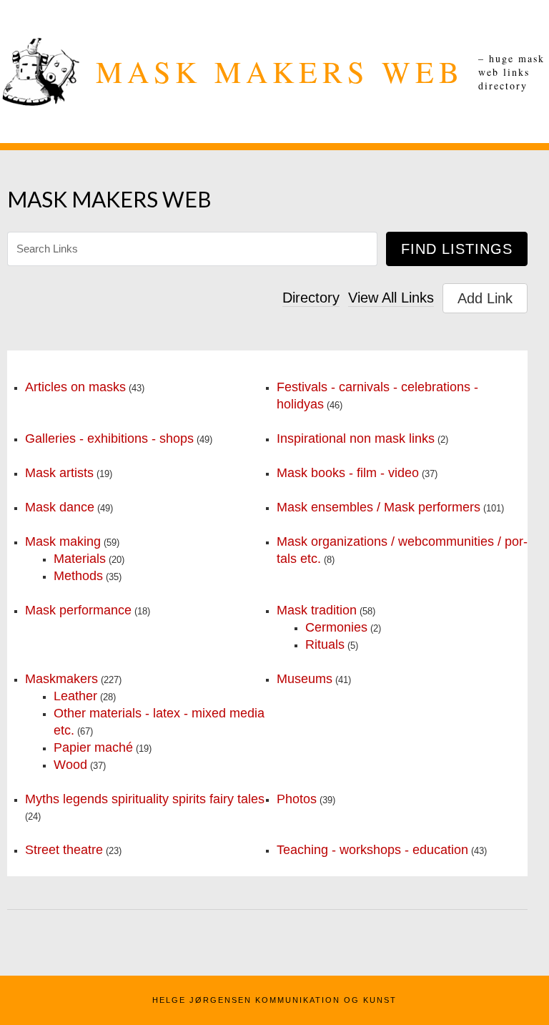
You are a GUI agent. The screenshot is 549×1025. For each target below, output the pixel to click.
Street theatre (64, 850)
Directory (311, 297)
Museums (304, 679)
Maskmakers (61, 679)
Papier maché (93, 747)
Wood (70, 764)
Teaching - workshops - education (372, 850)
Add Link (485, 298)
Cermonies (336, 627)
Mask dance (59, 507)
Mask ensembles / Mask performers (378, 507)
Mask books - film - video (348, 473)
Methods (78, 576)
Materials (80, 558)
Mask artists (59, 473)
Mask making (63, 541)
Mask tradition (317, 610)
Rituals (325, 644)
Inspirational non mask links (356, 438)
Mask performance (78, 610)
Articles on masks (75, 387)
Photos (297, 799)
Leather (75, 696)
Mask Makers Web (280, 72)
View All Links (391, 297)
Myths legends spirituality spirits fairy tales (144, 799)
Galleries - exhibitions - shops (109, 438)
